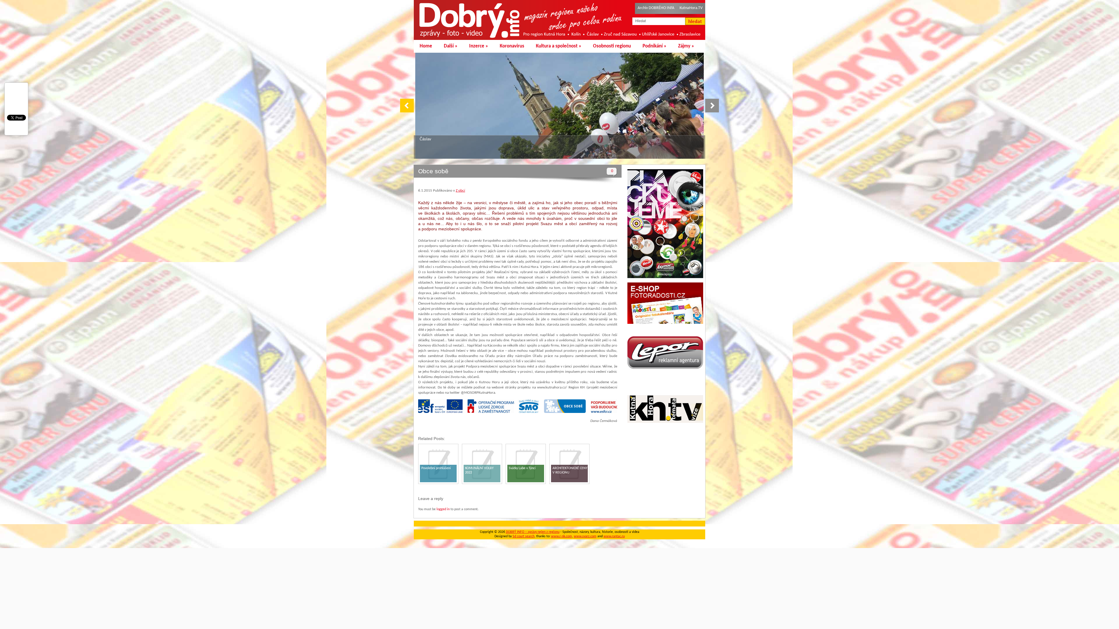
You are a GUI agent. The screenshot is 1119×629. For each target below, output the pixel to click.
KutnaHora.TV (691, 8)
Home (426, 46)
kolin (423, 139)
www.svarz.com (585, 536)
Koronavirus (512, 46)
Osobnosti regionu (612, 46)
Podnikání (654, 46)
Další (451, 46)
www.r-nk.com (561, 536)
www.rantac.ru (614, 536)
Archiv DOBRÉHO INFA (656, 8)
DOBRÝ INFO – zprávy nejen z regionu (533, 532)
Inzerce (478, 46)
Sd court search (523, 536)
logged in (443, 509)
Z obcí (460, 190)
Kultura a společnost (558, 46)
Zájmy (686, 46)
